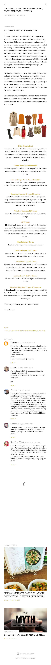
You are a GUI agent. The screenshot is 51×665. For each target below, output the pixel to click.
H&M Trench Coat (25, 146)
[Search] (45, 3)
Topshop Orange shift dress (25, 211)
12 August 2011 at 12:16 (27, 342)
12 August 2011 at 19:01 (22, 390)
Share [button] (6, 327)
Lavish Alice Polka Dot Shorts (25, 276)
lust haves (34, 331)
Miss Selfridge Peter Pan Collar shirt (25, 180)
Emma (14, 424)
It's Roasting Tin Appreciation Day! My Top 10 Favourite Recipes (24, 595)
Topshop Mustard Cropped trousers (25, 194)
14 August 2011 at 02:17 (33, 442)
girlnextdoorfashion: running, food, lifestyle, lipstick (23, 10)
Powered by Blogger (27, 654)
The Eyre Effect (17, 442)
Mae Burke (31, 658)
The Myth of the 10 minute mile (24, 634)
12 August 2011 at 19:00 (25, 367)
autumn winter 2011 (16, 331)
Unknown (15, 342)
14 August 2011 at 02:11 (25, 424)
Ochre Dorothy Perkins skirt (25, 166)
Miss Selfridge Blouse (25, 242)
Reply (13, 362)
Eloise (13, 367)
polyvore (42, 331)
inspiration (27, 331)
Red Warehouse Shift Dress (26, 250)
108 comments (14, 600)
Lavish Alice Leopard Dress (25, 262)
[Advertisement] (25, 521)
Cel (12, 390)
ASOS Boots (25, 222)
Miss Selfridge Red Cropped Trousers (25, 287)
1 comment (13, 639)
